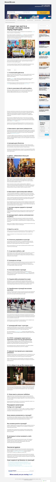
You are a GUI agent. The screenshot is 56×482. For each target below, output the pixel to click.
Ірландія (22, 34)
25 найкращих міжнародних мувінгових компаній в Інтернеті (44, 46)
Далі (46, 134)
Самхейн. (27, 272)
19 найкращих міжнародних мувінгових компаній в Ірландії (18, 461)
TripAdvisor (12, 78)
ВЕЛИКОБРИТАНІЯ (14, 133)
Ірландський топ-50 (19, 331)
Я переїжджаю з (42, 126)
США (18, 133)
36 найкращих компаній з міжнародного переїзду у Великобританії (44, 110)
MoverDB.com (10, 2)
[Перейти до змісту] (14, 70)
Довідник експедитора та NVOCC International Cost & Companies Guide (44, 78)
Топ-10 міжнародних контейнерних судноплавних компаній (43, 100)
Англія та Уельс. (26, 83)
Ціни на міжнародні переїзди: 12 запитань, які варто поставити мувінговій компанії (44, 89)
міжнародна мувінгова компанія (18, 451)
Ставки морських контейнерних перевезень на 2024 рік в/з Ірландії (20, 462)
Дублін (19, 120)
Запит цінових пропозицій (43, 13)
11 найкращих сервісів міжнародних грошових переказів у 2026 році (43, 57)
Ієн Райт (33, 31)
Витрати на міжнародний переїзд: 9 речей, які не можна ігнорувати (44, 67)
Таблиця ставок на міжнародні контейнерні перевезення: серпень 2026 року (44, 35)
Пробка (13, 120)
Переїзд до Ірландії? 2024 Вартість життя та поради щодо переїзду (19, 463)
